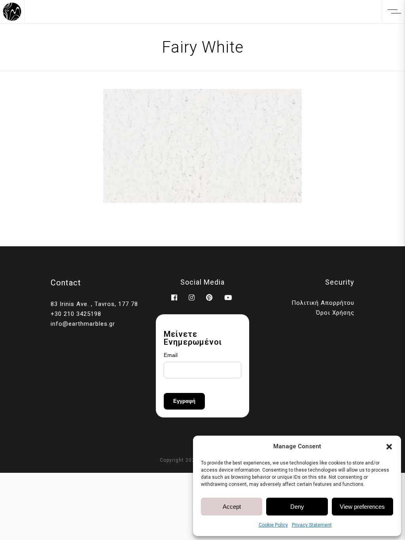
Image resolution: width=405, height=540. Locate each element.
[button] (389, 447)
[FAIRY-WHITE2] (202, 146)
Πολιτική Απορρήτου (322, 302)
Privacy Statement (312, 525)
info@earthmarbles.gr (83, 323)
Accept (232, 506)
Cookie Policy (273, 525)
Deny (297, 506)
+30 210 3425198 (76, 313)
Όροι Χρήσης (335, 312)
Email (171, 355)
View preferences (362, 506)
